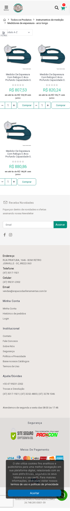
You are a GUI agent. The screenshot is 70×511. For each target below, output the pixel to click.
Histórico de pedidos (14, 313)
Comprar (26, 105)
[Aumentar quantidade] (14, 105)
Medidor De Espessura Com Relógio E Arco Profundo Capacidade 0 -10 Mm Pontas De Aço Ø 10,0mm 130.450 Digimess (18, 77)
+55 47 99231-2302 (13, 383)
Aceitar (34, 493)
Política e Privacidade (14, 356)
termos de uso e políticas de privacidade (34, 484)
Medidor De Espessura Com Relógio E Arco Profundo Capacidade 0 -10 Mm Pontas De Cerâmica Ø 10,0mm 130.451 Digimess (51, 77)
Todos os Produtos (21, 19)
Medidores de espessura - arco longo (27, 23)
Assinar (60, 224)
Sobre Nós (9, 346)
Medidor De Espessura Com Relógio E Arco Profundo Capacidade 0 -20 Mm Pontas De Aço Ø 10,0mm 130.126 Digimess (18, 154)
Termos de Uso (11, 366)
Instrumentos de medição (50, 19)
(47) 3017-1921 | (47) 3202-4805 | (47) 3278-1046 (29, 393)
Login (6, 318)
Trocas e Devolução (13, 388)
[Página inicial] (4, 19)
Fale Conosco (10, 341)
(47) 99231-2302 (11, 282)
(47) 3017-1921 (11, 272)
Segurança (9, 351)
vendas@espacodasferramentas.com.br (25, 291)
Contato (7, 336)
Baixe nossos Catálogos (16, 361)
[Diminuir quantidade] (36, 105)
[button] (63, 8)
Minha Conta (9, 308)
